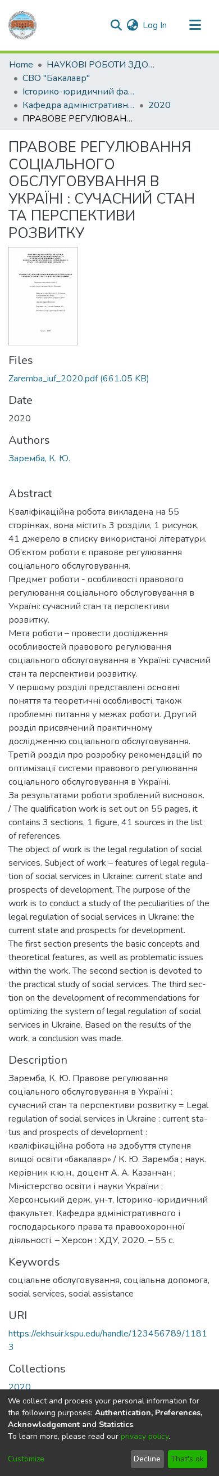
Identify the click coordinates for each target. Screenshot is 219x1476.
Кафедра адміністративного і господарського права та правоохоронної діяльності (78, 105)
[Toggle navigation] (195, 25)
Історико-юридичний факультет (78, 92)
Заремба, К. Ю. (39, 458)
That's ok (187, 1459)
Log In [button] (155, 25)
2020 (159, 105)
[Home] (22, 25)
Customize (26, 1459)
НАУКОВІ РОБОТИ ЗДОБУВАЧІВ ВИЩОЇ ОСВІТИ (103, 64)
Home (21, 64)
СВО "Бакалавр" (56, 78)
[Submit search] (116, 25)
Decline (147, 1459)
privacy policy (144, 1436)
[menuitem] (132, 25)
